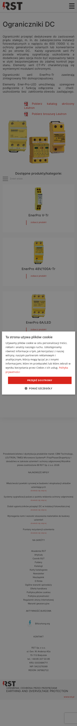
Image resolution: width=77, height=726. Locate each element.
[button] (38, 388)
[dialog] (38, 363)
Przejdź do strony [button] (39, 380)
